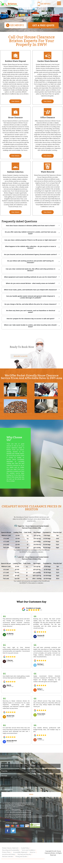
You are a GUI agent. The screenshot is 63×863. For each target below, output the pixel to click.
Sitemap (7, 820)
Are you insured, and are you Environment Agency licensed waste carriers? (30, 254)
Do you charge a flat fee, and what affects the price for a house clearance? (31, 304)
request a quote (20, 356)
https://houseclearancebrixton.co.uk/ (19, 814)
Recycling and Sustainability (10, 850)
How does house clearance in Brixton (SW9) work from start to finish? (30, 225)
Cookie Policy (25, 848)
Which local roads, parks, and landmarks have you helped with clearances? (30, 290)
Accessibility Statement (20, 852)
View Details (15, 101)
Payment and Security (24, 854)
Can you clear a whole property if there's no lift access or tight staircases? (30, 240)
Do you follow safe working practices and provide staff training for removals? (30, 261)
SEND (31, 794)
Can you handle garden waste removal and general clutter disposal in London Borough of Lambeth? (30, 297)
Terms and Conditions (28, 850)
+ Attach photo (7, 789)
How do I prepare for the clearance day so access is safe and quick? (30, 318)
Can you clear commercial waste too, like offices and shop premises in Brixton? (30, 269)
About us (32, 852)
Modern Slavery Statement (10, 848)
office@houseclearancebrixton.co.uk (20, 812)
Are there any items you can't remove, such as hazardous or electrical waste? (30, 311)
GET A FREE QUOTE (43, 25)
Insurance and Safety (8, 854)
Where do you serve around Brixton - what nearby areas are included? (30, 283)
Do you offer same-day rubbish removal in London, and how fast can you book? (30, 232)
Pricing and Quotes (21, 856)
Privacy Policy (6, 852)
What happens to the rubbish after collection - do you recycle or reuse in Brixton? (30, 247)
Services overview (7, 856)
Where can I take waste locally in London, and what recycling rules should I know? (30, 326)
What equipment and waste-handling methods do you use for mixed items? (30, 277)
